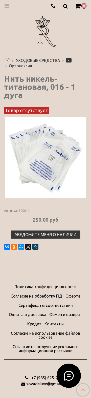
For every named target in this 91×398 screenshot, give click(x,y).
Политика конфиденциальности (45, 286)
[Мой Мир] (21, 247)
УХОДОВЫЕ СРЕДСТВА (38, 60)
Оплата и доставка (27, 314)
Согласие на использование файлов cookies (45, 335)
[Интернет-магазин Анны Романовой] (45, 30)
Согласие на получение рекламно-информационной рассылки (45, 348)
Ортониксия (20, 66)
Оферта (72, 296)
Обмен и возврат (65, 314)
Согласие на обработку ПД (36, 296)
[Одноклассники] (14, 247)
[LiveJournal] (35, 247)
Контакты (54, 324)
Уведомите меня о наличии (45, 234)
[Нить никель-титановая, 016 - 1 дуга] (45, 157)
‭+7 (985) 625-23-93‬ (48, 377)
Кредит (34, 324)
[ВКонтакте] (7, 247)
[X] (28, 247)
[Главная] (7, 60)
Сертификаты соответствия (45, 305)
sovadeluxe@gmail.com (48, 384)
